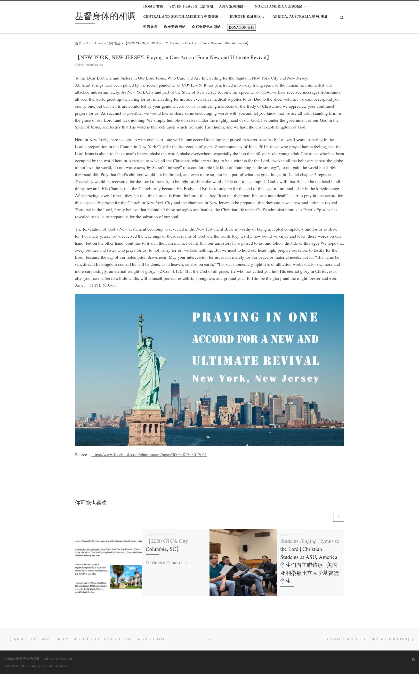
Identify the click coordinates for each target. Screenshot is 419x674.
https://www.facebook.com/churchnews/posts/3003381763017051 (149, 454)
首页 (78, 43)
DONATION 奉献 (241, 27)
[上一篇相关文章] (326, 516)
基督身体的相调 (28, 658)
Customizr (60, 665)
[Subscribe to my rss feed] (413, 660)
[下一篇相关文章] (338, 516)
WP (22, 665)
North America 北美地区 (102, 43)
